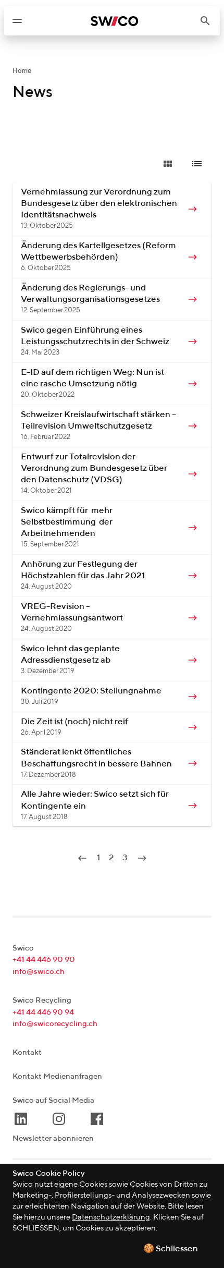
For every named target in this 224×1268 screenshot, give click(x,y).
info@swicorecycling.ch (55, 1024)
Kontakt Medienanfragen (57, 1076)
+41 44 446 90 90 (44, 960)
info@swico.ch (39, 972)
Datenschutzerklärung (111, 1217)
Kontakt (27, 1052)
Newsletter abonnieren (53, 1138)
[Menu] (17, 21)
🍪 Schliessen (170, 1249)
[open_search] (209, 21)
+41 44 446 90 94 (43, 1012)
